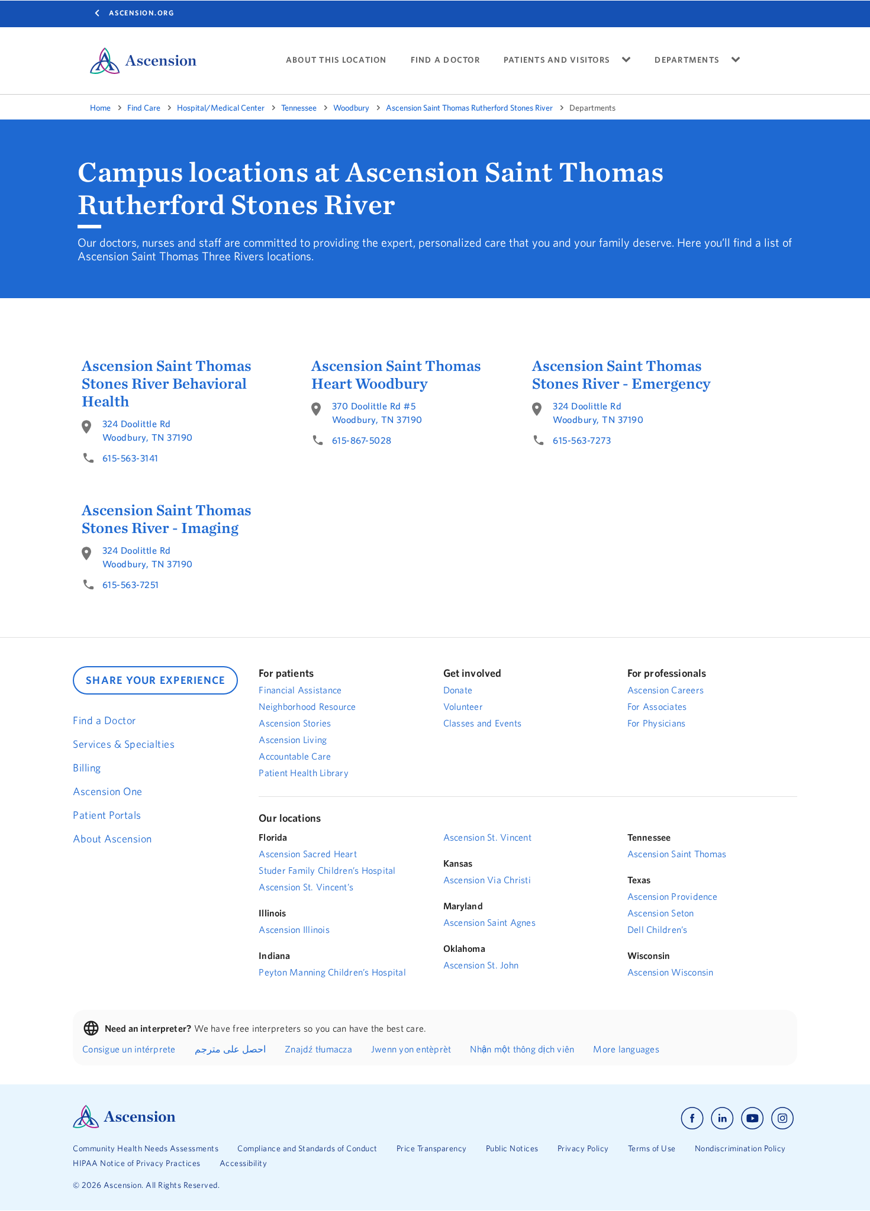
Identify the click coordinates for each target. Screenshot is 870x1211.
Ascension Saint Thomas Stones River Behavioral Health (167, 383)
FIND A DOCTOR (445, 60)
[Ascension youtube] (752, 1118)
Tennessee (299, 107)
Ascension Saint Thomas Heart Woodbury (396, 374)
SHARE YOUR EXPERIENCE (155, 680)
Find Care (143, 107)
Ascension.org (142, 12)
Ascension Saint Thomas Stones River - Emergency (621, 374)
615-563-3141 (130, 458)
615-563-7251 (130, 584)
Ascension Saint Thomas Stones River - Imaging (167, 518)
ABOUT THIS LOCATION (336, 60)
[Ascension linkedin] (722, 1118)
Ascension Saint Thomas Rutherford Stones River (469, 107)
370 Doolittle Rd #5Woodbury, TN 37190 (377, 412)
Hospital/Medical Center (221, 107)
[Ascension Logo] (124, 1125)
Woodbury (351, 107)
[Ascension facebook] (692, 1118)
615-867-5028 (362, 440)
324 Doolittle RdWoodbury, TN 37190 (147, 430)
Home (100, 107)
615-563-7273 (582, 440)
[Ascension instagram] (782, 1118)
